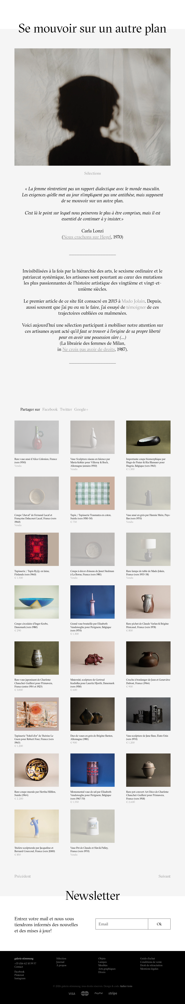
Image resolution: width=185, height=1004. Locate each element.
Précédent (22, 876)
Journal (60, 962)
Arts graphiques (106, 968)
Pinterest (19, 975)
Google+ (81, 409)
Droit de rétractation (151, 965)
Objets (102, 958)
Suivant (165, 876)
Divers (101, 972)
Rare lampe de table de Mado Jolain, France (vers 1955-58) (145, 572)
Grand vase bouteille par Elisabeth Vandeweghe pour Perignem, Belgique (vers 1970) (90, 627)
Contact (18, 966)
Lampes (102, 962)
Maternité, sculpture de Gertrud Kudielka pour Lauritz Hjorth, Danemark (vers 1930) (92, 683)
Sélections (92, 173)
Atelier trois (126, 986)
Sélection (61, 958)
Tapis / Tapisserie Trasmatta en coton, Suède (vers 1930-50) (90, 516)
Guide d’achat (147, 958)
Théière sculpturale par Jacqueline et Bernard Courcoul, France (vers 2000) (34, 849)
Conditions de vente (151, 962)
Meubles (102, 965)
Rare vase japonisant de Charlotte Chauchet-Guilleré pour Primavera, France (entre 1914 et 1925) (33, 683)
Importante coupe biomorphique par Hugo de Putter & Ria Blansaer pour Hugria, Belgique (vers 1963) (145, 462)
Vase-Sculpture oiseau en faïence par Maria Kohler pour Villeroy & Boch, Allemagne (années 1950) (90, 462)
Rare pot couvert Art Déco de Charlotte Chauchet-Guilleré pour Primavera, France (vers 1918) (147, 795)
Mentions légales (149, 968)
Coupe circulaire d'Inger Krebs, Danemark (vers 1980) (31, 625)
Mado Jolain (133, 301)
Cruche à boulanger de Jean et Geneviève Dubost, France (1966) (148, 681)
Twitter (66, 409)
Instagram (19, 978)
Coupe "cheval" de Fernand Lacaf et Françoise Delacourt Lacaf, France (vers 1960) (35, 518)
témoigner (136, 307)
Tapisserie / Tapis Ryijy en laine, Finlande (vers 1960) (31, 572)
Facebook (50, 409)
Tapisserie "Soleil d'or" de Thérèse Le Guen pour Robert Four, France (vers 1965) (34, 739)
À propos (61, 965)
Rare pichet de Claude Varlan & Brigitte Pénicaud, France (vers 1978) (147, 625)
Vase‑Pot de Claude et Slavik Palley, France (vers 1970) (89, 849)
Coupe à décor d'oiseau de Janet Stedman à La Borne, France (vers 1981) (92, 572)
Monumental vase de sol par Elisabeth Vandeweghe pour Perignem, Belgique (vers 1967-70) (90, 795)
